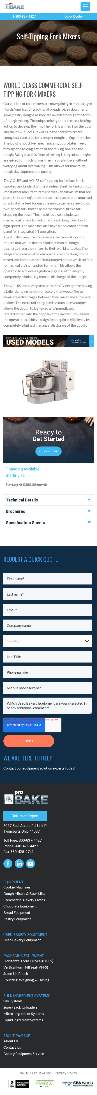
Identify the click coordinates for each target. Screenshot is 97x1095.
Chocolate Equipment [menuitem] (20, 906)
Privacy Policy (66, 1073)
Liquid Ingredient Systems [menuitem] (23, 1020)
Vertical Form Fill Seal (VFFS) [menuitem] (25, 967)
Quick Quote (73, 16)
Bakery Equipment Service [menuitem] (23, 1053)
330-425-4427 (26, 846)
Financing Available (22, 469)
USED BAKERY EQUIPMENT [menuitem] (25, 935)
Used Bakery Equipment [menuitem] (22, 940)
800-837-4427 (30, 840)
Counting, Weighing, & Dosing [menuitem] (26, 980)
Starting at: (15, 475)
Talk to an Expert (25, 816)
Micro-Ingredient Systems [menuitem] (23, 1013)
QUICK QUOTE (48, 451)
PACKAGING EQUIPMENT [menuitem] (23, 956)
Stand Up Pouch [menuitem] (15, 973)
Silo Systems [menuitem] (13, 1001)
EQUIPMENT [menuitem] (13, 882)
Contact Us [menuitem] (12, 1047)
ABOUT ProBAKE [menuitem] (16, 1036)
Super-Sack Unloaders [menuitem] (20, 1007)
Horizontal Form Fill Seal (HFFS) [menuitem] (28, 961)
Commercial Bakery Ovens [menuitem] (24, 900)
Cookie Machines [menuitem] (16, 887)
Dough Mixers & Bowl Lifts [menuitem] (24, 893)
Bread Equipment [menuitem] (16, 912)
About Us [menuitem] (10, 1041)
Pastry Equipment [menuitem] (17, 919)
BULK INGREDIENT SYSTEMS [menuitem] (26, 996)
